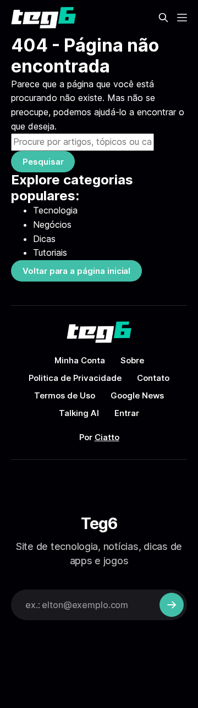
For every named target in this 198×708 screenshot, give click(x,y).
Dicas (44, 238)
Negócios (52, 224)
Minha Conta (79, 360)
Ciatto (107, 437)
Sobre (132, 360)
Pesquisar (43, 161)
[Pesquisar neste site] (163, 17)
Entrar (126, 413)
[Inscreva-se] (172, 605)
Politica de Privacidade (75, 378)
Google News (137, 395)
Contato (153, 378)
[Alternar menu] (182, 17)
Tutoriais (50, 252)
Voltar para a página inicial (76, 271)
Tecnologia (55, 210)
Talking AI (79, 413)
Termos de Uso (64, 395)
